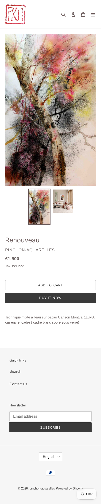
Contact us (18, 384)
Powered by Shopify (69, 488)
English (49, 457)
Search (15, 371)
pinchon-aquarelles (42, 488)
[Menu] (93, 14)
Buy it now (50, 298)
